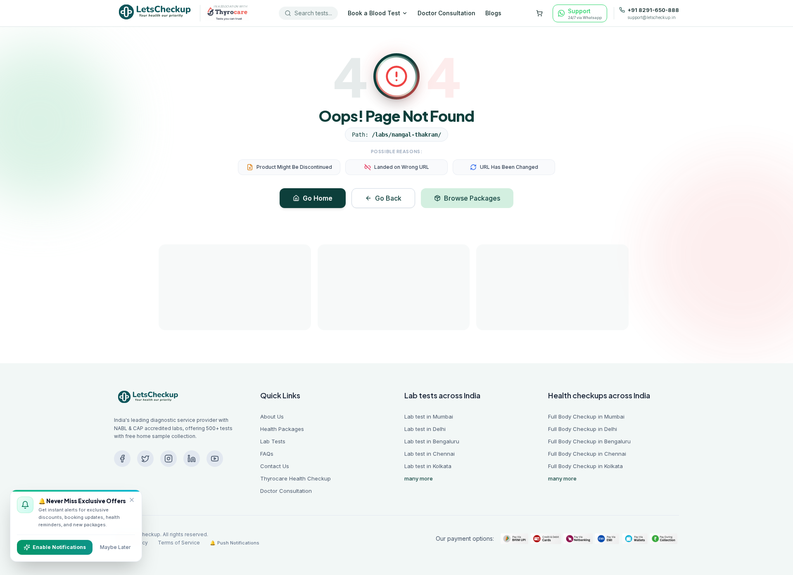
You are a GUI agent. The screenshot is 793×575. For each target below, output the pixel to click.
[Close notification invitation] (132, 500)
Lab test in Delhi (425, 429)
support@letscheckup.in (651, 17)
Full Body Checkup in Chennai (587, 453)
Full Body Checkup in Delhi (582, 429)
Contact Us (274, 466)
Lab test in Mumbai (428, 416)
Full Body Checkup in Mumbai (586, 416)
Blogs (493, 13)
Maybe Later (115, 547)
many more (418, 478)
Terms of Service (179, 543)
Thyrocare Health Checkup (295, 478)
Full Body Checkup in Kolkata (585, 466)
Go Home (317, 198)
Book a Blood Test (374, 13)
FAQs (266, 453)
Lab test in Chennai (429, 453)
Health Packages (282, 429)
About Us (272, 416)
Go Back (388, 198)
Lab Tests (272, 441)
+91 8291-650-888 (653, 10)
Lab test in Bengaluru (431, 441)
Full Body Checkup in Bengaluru (589, 441)
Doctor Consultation (446, 13)
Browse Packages (472, 198)
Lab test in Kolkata (427, 466)
